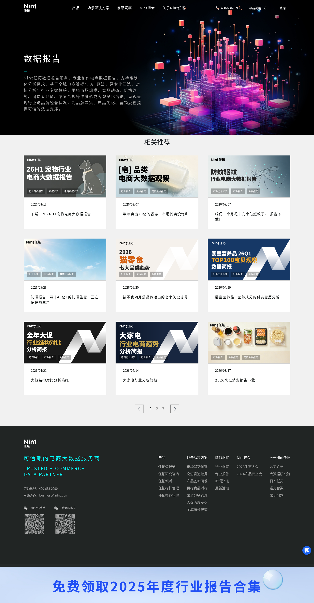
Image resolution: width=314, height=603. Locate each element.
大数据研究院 (280, 473)
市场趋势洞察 (197, 466)
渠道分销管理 (197, 495)
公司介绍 (276, 466)
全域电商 (156, 274)
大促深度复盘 (197, 502)
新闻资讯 (222, 480)
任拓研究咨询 (168, 473)
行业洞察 (222, 466)
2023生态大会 (248, 466)
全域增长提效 (197, 509)
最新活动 (222, 488)
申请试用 (255, 8)
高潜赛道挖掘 (197, 473)
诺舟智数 (276, 488)
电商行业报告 (128, 357)
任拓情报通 (167, 466)
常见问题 (276, 495)
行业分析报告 (36, 191)
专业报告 (222, 473)
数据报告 (54, 191)
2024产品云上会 (249, 473)
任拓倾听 (165, 480)
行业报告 (126, 191)
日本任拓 (276, 480)
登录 (283, 8)
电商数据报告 (71, 191)
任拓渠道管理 (168, 495)
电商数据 (34, 357)
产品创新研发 (197, 480)
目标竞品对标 (197, 488)
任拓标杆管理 (168, 488)
